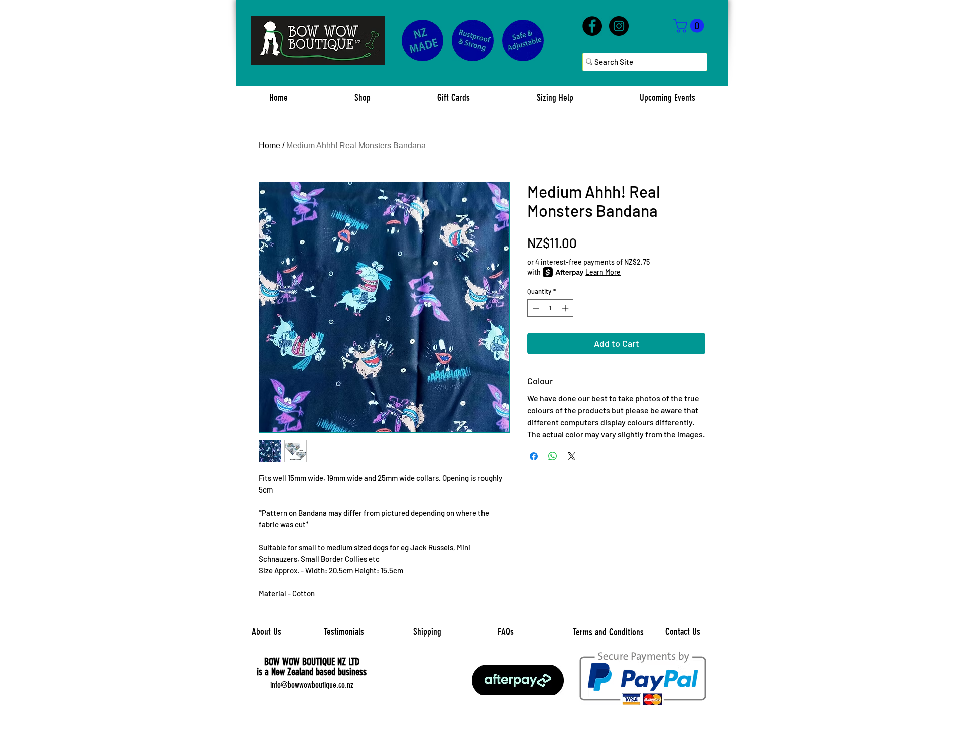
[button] (690, 26)
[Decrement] (535, 308)
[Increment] (566, 308)
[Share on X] (572, 456)
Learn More (603, 272)
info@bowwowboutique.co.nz (311, 685)
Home (269, 145)
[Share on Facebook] (534, 456)
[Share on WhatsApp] (553, 456)
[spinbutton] (550, 308)
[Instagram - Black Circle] (619, 26)
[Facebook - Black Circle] (592, 26)
